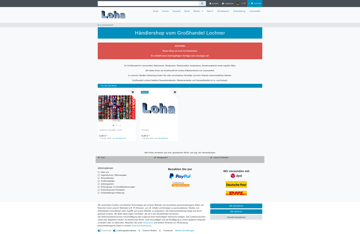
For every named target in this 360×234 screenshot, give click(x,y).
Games (165, 11)
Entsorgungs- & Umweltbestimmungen (118, 187)
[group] (117, 109)
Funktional (168, 230)
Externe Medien (150, 230)
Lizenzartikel (254, 11)
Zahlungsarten (107, 184)
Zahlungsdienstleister (126, 230)
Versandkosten (121, 138)
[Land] (237, 3)
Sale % (210, 11)
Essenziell (106, 230)
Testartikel (144, 130)
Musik (187, 11)
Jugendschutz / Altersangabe (114, 175)
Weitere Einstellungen (184, 230)
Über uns (105, 172)
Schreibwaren (223, 11)
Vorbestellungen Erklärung (112, 193)
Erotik (155, 11)
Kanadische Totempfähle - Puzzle (110, 130)
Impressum (148, 223)
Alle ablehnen (236, 211)
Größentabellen (108, 181)
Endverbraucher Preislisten (113, 190)
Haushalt (176, 11)
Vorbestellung (239, 11)
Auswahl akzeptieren (236, 217)
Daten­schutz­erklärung (141, 225)
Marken (197, 11)
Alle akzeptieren (236, 206)
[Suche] (202, 3)
